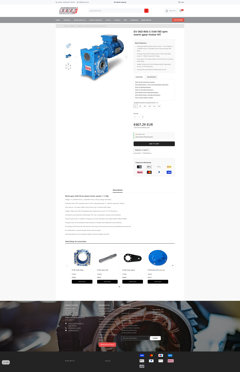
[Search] (118, 11)
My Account (173, 10)
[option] (101, 57)
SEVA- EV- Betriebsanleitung (143, 87)
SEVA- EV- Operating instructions (144, 90)
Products (72, 26)
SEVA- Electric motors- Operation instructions (147, 95)
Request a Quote (141, 150)
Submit (155, 338)
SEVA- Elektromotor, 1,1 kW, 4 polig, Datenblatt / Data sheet (151, 84)
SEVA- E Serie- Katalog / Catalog (144, 97)
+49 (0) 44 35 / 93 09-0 (69, 2)
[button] (126, 57)
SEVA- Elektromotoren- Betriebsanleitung (146, 92)
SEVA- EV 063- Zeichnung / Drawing (145, 82)
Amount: (136, 113)
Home (66, 26)
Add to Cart (154, 144)
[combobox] (116, 11)
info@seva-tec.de (84, 2)
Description (118, 190)
